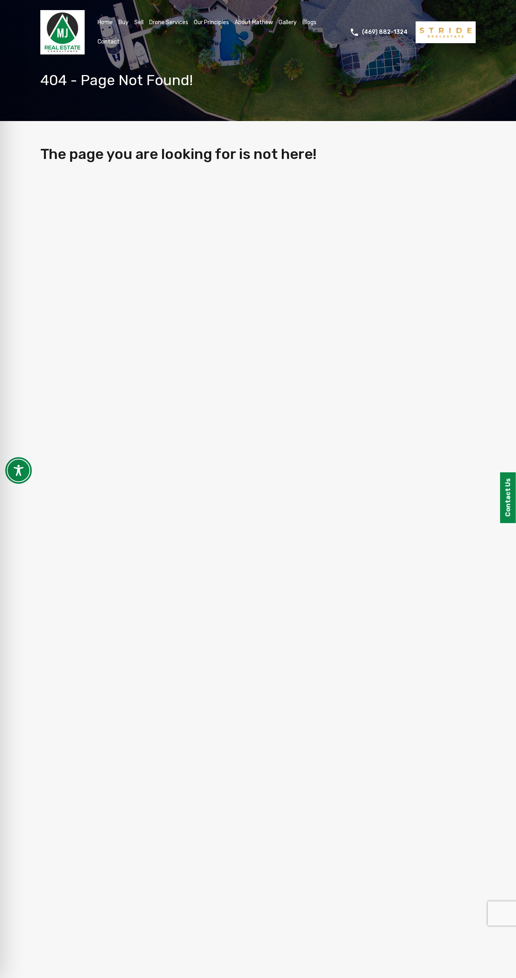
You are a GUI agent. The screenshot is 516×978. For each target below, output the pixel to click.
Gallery (288, 22)
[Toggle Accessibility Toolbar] (18, 470)
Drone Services (168, 22)
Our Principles (211, 22)
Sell (139, 22)
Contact (109, 41)
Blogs (309, 22)
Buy (124, 22)
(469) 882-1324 (385, 32)
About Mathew (254, 22)
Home (105, 22)
